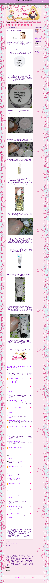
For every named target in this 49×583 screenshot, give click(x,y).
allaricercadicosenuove (12, 426)
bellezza (14, 366)
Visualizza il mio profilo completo (38, 39)
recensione (9, 367)
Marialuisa (10, 447)
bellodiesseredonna (12, 500)
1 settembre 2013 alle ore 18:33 (17, 435)
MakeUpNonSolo (11, 466)
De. (9, 454)
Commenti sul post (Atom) (13, 543)
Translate (37, 52)
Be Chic (11, 366)
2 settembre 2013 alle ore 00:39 (17, 478)
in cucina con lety (12, 420)
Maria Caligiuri (11, 472)
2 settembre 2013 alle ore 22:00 (17, 506)
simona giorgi (11, 400)
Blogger (32, 577)
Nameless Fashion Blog (12, 381)
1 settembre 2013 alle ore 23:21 (19, 466)
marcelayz (10, 435)
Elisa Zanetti (11, 378)
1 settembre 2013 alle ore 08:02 (18, 372)
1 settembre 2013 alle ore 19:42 (18, 447)
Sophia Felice (11, 513)
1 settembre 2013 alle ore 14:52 (18, 400)
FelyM (10, 407)
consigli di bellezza (25, 366)
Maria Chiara (11, 372)
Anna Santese (14, 365)
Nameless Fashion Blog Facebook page (15, 382)
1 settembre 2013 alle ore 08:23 (18, 378)
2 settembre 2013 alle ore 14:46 (21, 489)
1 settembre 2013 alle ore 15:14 (16, 407)
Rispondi (10, 375)
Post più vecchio (29, 541)
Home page (19, 541)
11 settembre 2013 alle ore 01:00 (18, 513)
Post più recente (9, 541)
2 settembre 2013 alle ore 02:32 (17, 483)
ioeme (10, 386)
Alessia (10, 478)
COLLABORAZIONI (18, 366)
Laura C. (10, 415)
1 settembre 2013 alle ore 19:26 (15, 441)
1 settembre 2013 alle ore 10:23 (16, 386)
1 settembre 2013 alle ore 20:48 (15, 454)
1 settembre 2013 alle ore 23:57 (19, 472)
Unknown (10, 394)
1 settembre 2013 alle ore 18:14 (21, 426)
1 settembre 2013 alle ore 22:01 (20, 461)
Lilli (9, 441)
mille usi (29, 366)
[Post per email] (21, 365)
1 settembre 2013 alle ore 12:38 (17, 394)
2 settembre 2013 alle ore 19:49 (20, 500)
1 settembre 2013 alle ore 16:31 (20, 420)
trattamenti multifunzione (15, 367)
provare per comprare (12, 489)
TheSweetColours (12, 461)
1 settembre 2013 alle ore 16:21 (17, 415)
